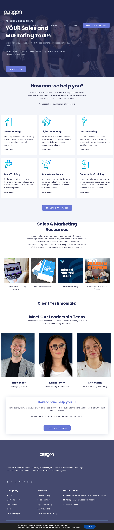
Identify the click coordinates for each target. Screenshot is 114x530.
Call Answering (88, 131)
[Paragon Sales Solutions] (12, 12)
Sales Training (12, 174)
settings (77, 528)
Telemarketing (12, 131)
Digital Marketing (52, 131)
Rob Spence (19, 382)
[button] (96, 25)
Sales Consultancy (52, 174)
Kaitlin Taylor (57, 382)
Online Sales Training (92, 174)
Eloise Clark (95, 382)
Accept (89, 526)
